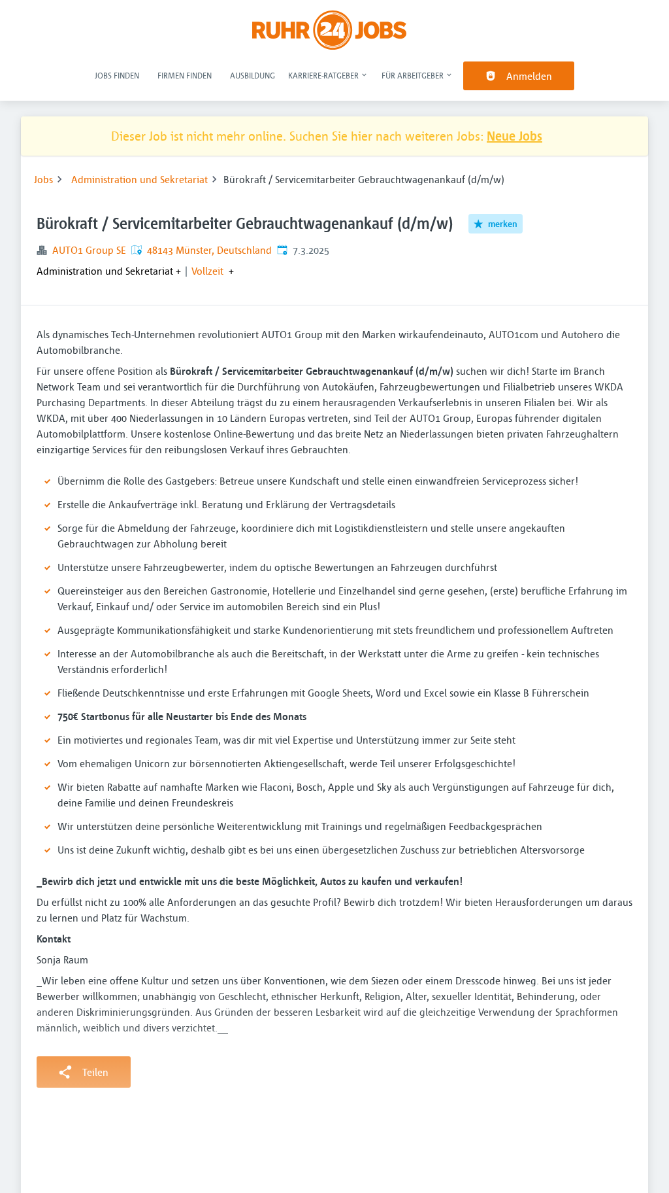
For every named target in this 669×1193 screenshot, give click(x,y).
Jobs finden (117, 75)
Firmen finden (184, 75)
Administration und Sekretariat (139, 179)
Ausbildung (252, 75)
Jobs (43, 179)
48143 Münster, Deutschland (209, 249)
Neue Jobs (514, 136)
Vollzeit (207, 271)
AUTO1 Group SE (89, 249)
